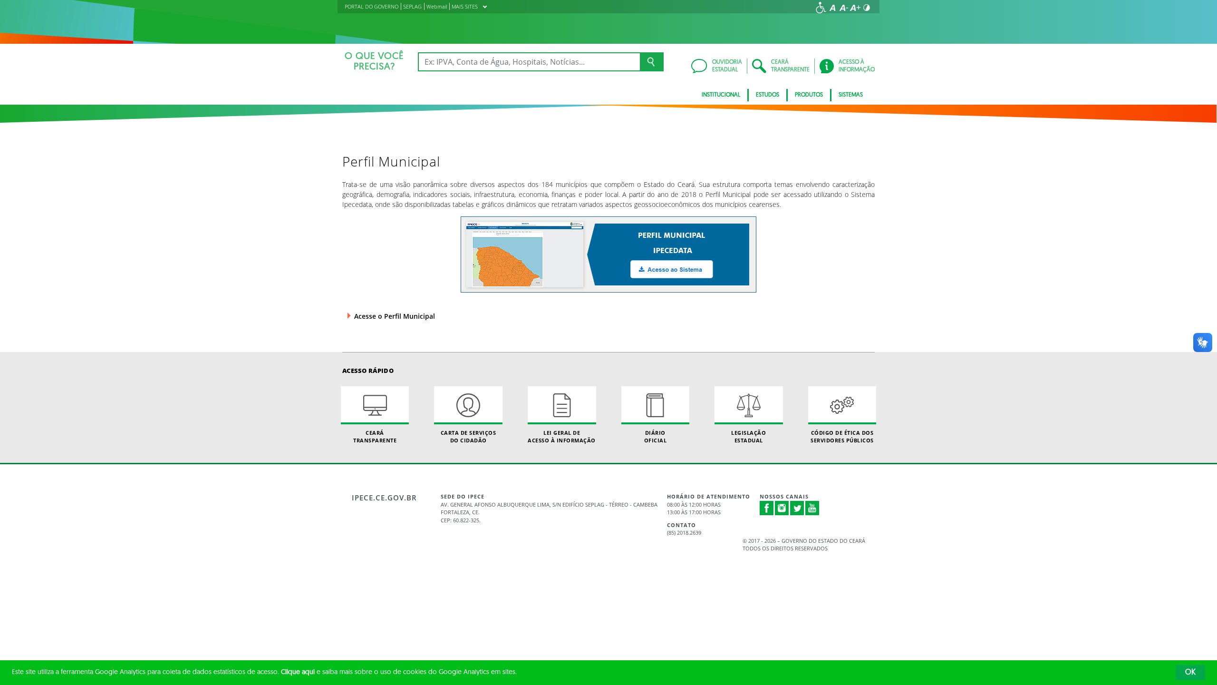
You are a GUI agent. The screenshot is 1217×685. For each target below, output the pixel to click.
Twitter (797, 508)
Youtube (812, 508)
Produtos (809, 95)
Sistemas (851, 95)
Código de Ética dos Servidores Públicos (842, 436)
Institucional (721, 95)
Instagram (782, 508)
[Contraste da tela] (866, 7)
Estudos (767, 95)
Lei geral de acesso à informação (562, 436)
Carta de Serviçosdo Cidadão (468, 436)
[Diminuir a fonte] (844, 7)
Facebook (767, 508)
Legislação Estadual (748, 436)
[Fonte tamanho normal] (832, 7)
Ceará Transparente (374, 436)
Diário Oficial (655, 436)
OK (1190, 672)
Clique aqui (298, 672)
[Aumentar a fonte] (855, 7)
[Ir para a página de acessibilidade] (821, 7)
